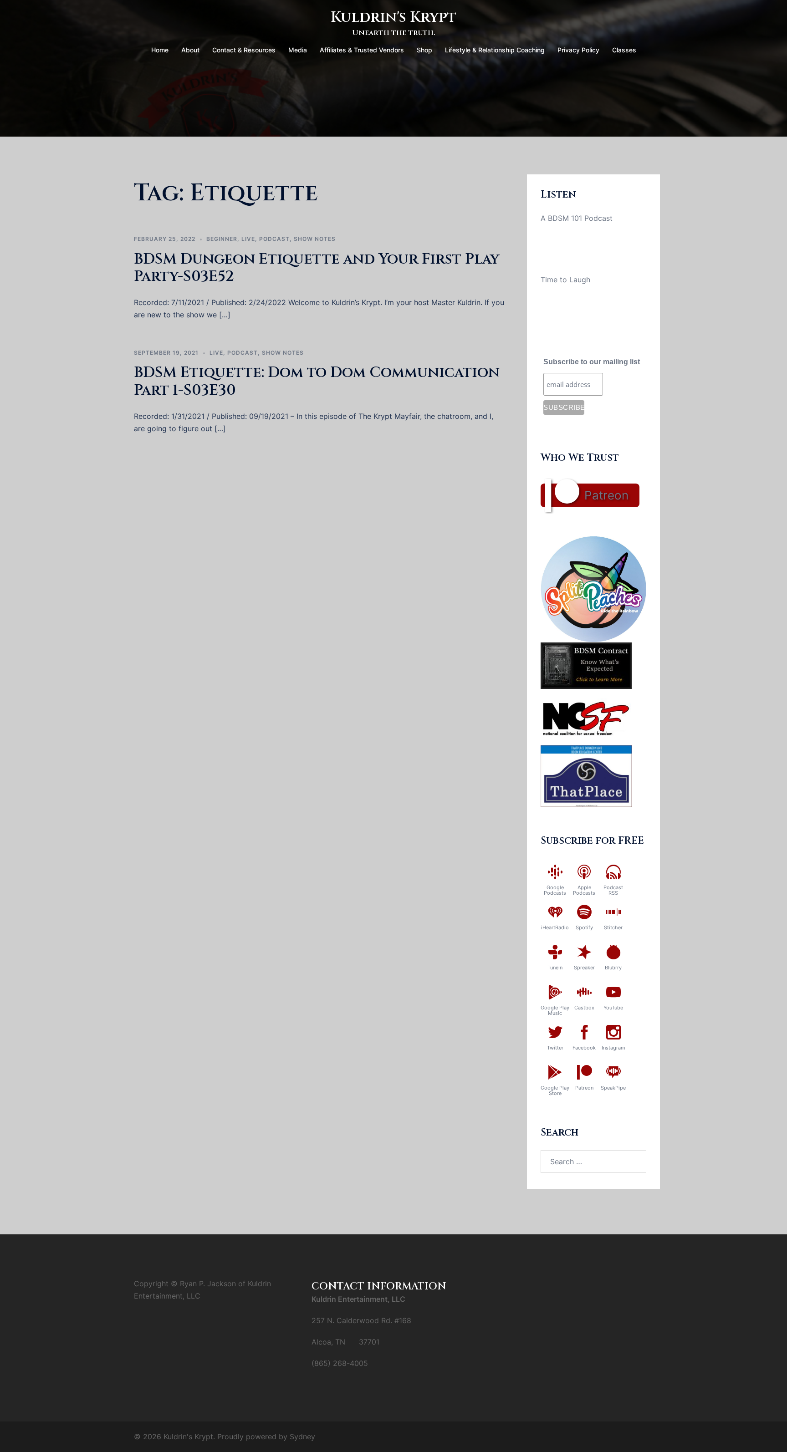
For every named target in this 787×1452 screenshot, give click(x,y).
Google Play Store (555, 1090)
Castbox (584, 1007)
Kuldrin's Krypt (393, 17)
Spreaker (584, 967)
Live (248, 238)
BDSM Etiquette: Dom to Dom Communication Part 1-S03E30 (317, 381)
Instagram (613, 1047)
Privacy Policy (578, 50)
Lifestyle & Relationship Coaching (495, 50)
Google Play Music (555, 1010)
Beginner (221, 238)
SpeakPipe (613, 1088)
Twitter (555, 1047)
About (190, 50)
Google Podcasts (555, 890)
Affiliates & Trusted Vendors (362, 50)
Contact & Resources (244, 50)
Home (160, 50)
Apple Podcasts (584, 890)
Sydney (302, 1436)
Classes (624, 50)
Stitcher (613, 927)
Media (297, 50)
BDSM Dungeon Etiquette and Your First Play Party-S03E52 (316, 268)
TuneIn (554, 967)
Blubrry (613, 967)
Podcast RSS (613, 890)
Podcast (274, 238)
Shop (424, 50)
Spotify (584, 927)
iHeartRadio (555, 927)
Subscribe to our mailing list (591, 362)
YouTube (613, 1007)
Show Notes (315, 238)
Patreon (606, 495)
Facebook (584, 1047)
